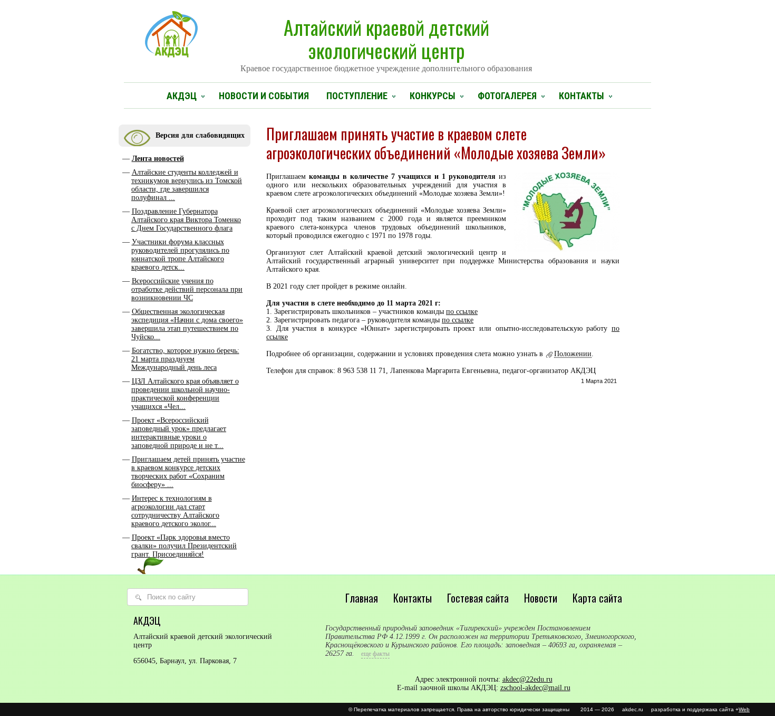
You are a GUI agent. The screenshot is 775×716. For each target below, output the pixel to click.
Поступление (357, 95)
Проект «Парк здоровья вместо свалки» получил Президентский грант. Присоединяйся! (184, 545)
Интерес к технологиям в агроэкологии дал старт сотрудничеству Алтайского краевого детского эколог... (175, 511)
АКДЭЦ (182, 95)
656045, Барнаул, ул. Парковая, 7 (185, 661)
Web (744, 709)
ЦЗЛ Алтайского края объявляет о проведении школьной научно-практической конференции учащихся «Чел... (185, 393)
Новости (540, 598)
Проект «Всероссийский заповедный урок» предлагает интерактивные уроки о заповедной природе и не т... (178, 433)
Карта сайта (597, 598)
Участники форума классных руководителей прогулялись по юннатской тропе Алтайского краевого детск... (180, 254)
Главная (361, 598)
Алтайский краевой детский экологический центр (386, 43)
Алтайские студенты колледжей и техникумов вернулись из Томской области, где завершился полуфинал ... (186, 185)
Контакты (581, 95)
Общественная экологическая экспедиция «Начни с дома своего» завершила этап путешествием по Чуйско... (187, 324)
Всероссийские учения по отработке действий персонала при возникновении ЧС (187, 289)
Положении (573, 354)
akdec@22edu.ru (527, 679)
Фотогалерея (507, 95)
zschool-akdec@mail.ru (535, 688)
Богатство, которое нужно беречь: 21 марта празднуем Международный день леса (185, 359)
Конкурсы (433, 95)
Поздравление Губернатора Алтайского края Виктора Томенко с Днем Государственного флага (186, 219)
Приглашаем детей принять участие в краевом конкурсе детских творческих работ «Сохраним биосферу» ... (188, 472)
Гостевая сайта (478, 598)
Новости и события (264, 95)
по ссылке (462, 312)
